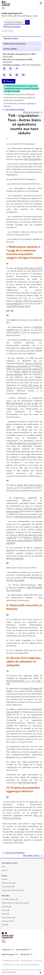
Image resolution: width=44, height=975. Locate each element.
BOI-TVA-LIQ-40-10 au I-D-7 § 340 (22, 403)
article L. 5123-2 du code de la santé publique (24, 365)
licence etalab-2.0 (7, 972)
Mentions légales (26, 961)
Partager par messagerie (23, 75)
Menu (41, 3)
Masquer (10, 81)
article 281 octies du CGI (17, 306)
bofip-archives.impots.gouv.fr (11, 890)
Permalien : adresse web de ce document (17, 68)
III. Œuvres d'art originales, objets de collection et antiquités (19, 99)
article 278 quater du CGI (29, 268)
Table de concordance (9, 883)
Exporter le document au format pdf (4, 68)
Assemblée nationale (8, 899)
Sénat (4, 925)
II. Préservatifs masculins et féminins (18, 94)
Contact (4, 870)
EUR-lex (4, 914)
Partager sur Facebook (4, 75)
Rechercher (27, 22)
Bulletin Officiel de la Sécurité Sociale (14, 903)
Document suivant (31, 112)
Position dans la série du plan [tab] (15, 44)
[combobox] (14, 22)
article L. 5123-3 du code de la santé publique (24, 367)
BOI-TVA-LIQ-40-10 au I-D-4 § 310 (23, 443)
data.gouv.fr (25, 954)
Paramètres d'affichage (31, 965)
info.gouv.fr (6, 949)
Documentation (7, 887)
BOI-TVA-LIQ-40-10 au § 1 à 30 (24, 328)
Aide (3, 867)
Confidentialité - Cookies (11, 965)
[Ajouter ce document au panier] (10, 68)
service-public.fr (22, 949)
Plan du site (37, 961)
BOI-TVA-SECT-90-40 (28, 782)
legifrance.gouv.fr (9, 954)
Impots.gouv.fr (6, 921)
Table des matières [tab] (11, 38)
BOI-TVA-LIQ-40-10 (32, 159)
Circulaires (5, 907)
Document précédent (15, 109)
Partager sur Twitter (10, 75)
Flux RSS (4, 879)
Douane (4, 910)
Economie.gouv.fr (7, 917)
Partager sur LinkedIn (17, 75)
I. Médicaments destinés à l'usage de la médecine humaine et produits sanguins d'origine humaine (21, 88)
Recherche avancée (12, 26)
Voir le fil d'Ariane (7, 31)
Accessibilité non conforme (11, 961)
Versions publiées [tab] (10, 49)
